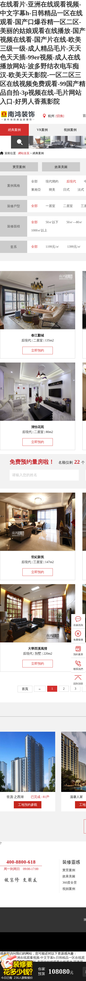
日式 (66, 189)
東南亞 (36, 189)
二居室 (68, 206)
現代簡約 (52, 181)
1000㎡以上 (39, 230)
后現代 (71, 181)
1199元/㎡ (52, 246)
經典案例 (14, 129)
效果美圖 (61, 167)
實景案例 (19, 167)
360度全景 (69, 882)
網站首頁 (23, 153)
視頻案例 (68, 888)
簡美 (52, 189)
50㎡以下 (52, 222)
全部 (34, 181)
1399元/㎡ (74, 246)
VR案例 (42, 129)
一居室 (50, 206)
